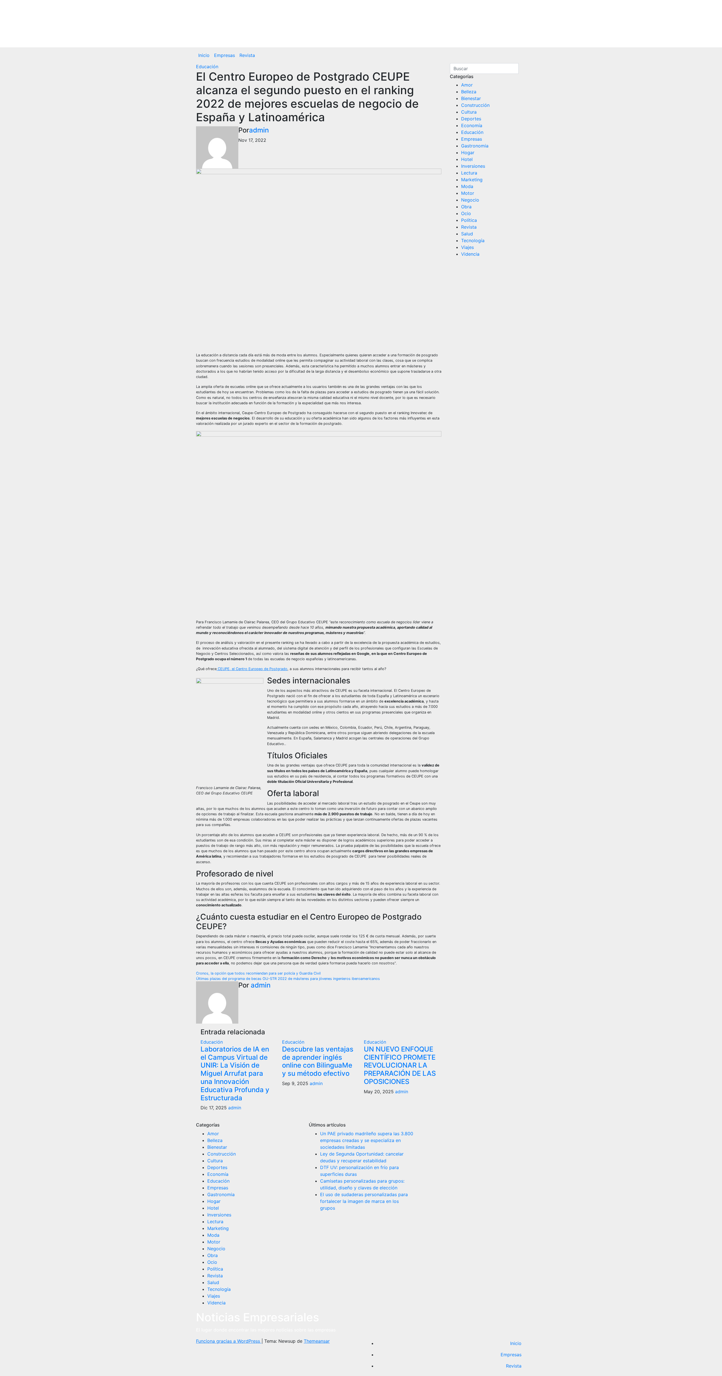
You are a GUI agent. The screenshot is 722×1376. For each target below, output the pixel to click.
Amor (467, 85)
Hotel (467, 159)
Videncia (470, 254)
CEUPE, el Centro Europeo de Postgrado (252, 669)
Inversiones (473, 166)
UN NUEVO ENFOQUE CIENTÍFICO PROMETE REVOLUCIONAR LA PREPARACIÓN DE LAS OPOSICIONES (400, 1065)
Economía (471, 125)
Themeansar (317, 1341)
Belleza (468, 91)
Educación (207, 66)
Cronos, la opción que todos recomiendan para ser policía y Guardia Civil (258, 973)
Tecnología (473, 240)
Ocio (466, 213)
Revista (247, 55)
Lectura (469, 173)
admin (259, 130)
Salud (467, 234)
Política (469, 220)
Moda (467, 186)
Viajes (467, 247)
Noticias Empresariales (257, 1317)
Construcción (475, 105)
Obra (466, 206)
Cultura (469, 112)
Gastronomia (474, 146)
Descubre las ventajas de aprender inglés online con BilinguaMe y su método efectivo (317, 1061)
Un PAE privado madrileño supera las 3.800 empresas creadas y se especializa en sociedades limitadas (366, 1140)
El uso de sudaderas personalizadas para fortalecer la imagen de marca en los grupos (364, 1201)
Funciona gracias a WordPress (228, 1341)
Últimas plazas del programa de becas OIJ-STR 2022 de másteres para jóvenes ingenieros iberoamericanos (288, 979)
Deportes (471, 119)
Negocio (470, 200)
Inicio (204, 55)
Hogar (467, 152)
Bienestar (471, 98)
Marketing (472, 179)
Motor (467, 193)
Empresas (224, 55)
